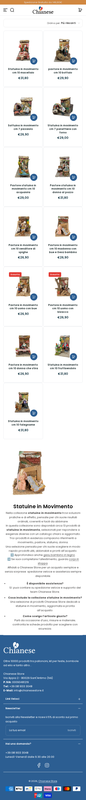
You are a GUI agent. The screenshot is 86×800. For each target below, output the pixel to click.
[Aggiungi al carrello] (33, 61)
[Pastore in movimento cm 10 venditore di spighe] (23, 226)
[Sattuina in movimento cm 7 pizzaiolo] (23, 106)
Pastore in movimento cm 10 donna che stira (23, 366)
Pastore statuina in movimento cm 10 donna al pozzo (63, 189)
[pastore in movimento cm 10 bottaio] (62, 50)
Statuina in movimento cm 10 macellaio (23, 70)
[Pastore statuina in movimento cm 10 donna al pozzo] (62, 166)
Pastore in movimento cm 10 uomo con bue (23, 306)
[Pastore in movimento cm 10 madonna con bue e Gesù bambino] (62, 226)
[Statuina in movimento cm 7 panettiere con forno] (62, 106)
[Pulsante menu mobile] (5, 9)
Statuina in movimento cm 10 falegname (23, 423)
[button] (12, 10)
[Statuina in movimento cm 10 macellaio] (23, 50)
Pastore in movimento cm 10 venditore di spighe (23, 248)
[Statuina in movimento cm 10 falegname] (23, 402)
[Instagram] (46, 765)
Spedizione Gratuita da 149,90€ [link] (43, 2)
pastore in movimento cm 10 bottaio (63, 70)
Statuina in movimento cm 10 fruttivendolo (63, 366)
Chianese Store (47, 781)
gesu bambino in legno (59, 555)
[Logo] (43, 10)
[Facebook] (39, 765)
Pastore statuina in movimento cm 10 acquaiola (23, 189)
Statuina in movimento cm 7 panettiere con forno (63, 129)
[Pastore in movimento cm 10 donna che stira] (23, 346)
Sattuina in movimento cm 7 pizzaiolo (23, 127)
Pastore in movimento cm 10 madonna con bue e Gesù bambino (62, 248)
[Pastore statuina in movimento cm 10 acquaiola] (23, 166)
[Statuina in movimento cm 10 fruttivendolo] (62, 346)
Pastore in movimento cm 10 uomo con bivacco (62, 308)
